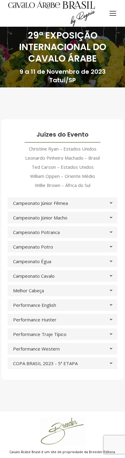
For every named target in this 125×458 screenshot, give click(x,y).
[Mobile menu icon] (113, 13)
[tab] (62, 203)
